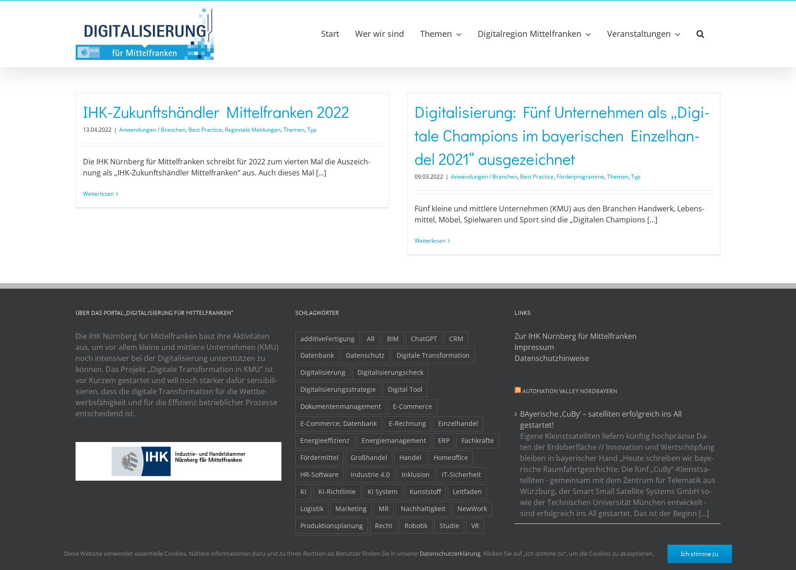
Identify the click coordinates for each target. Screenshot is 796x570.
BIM (393, 338)
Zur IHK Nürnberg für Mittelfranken (576, 336)
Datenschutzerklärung (450, 553)
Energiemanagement (394, 440)
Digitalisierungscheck (390, 372)
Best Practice (205, 130)
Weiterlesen (98, 194)
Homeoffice (450, 457)
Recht (383, 525)
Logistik (311, 508)
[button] (700, 33)
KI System (383, 491)
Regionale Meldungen (253, 130)
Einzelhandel (458, 423)
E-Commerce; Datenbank (338, 423)
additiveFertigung (327, 338)
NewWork (472, 508)
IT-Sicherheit (461, 474)
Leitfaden (467, 491)
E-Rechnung (407, 423)
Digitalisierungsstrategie (338, 389)
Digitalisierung (322, 372)
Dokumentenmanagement (340, 406)
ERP (444, 440)
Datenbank (317, 355)
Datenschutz (365, 355)
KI (303, 491)
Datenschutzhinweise (552, 358)
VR (475, 525)
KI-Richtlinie (337, 491)
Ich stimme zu (700, 553)
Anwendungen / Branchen (152, 130)
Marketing (351, 508)
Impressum (534, 347)
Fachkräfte (478, 440)
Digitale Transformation (433, 355)
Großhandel (369, 457)
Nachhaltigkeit (423, 508)
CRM (456, 338)
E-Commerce (412, 406)
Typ (311, 130)
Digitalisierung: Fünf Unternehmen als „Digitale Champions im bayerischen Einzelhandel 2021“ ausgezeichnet (562, 135)
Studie (449, 525)
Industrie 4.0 (370, 474)
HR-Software (319, 474)
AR (371, 338)
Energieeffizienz (325, 440)
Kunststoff (425, 491)
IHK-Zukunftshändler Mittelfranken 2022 (216, 111)
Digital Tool (405, 389)
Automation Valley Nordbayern (569, 391)
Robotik (415, 525)
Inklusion (416, 474)
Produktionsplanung (331, 525)
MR (384, 508)
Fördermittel (319, 457)
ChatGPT (424, 338)
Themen (293, 130)
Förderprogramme (580, 176)
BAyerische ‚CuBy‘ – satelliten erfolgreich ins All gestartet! (601, 419)
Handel (410, 457)
